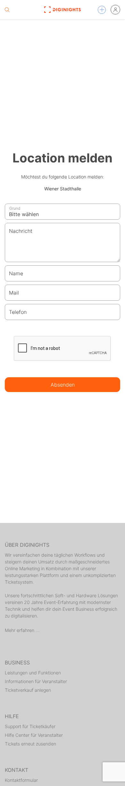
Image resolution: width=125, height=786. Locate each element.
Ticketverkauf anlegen (28, 690)
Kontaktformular (21, 780)
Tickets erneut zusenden (30, 743)
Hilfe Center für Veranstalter (34, 735)
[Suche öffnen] (7, 9)
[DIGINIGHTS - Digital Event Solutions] (62, 9)
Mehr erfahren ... (22, 630)
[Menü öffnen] (102, 10)
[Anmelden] (115, 9)
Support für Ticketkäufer (30, 726)
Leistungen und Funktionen (33, 672)
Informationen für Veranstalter (36, 681)
